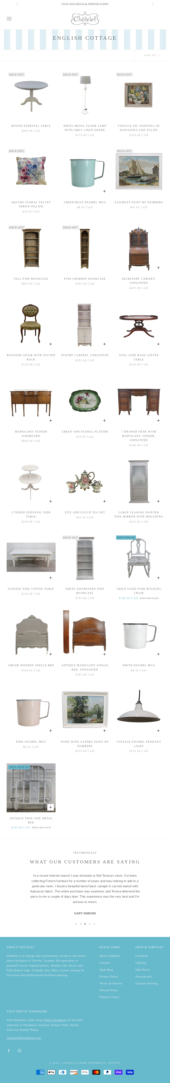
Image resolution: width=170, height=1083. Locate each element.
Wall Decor (142, 969)
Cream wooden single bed (31, 665)
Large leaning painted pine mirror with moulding (138, 514)
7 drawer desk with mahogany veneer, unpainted (138, 436)
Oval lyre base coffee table (139, 357)
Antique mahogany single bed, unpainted (85, 667)
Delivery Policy (109, 997)
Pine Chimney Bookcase (85, 278)
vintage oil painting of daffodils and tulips (139, 128)
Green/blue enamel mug (85, 202)
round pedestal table (31, 125)
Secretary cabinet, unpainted (139, 280)
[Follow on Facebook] (9, 1051)
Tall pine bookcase (31, 278)
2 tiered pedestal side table (31, 514)
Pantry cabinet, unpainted (85, 355)
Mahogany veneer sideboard (31, 433)
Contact (104, 962)
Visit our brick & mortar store (85, 3)
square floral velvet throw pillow (31, 204)
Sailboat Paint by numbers (139, 202)
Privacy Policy (108, 976)
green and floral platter (85, 431)
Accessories (143, 976)
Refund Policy (108, 990)
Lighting (140, 962)
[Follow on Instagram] (19, 1051)
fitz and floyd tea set (85, 512)
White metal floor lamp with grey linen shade (85, 128)
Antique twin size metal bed (31, 820)
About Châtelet (109, 955)
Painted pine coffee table (31, 588)
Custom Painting (146, 983)
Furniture (141, 955)
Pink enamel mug (31, 741)
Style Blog (106, 969)
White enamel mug (139, 665)
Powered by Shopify (104, 1063)
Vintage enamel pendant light (139, 743)
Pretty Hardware (55, 1020)
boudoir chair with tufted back (31, 357)
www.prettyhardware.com (24, 1037)
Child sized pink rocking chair (139, 591)
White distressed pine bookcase (85, 591)
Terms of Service (110, 983)
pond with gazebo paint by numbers (85, 743)
